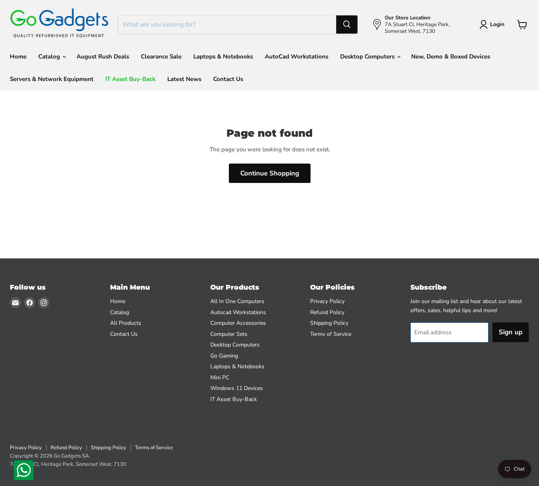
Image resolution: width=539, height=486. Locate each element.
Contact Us (228, 79)
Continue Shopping (269, 173)
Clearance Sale (161, 56)
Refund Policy (327, 312)
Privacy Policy (327, 301)
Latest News (184, 79)
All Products (125, 323)
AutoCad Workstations (296, 56)
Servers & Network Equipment (52, 79)
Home (18, 56)
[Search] (346, 24)
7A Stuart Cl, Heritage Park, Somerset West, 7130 (68, 464)
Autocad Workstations (238, 312)
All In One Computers (237, 301)
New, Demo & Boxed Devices (450, 56)
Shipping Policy (329, 323)
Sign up (510, 332)
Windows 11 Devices (236, 388)
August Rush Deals (103, 56)
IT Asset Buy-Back (130, 79)
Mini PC (219, 377)
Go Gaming (224, 356)
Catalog (50, 56)
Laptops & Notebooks (223, 56)
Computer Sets (228, 334)
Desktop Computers (368, 56)
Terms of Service (330, 334)
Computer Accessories (238, 323)
